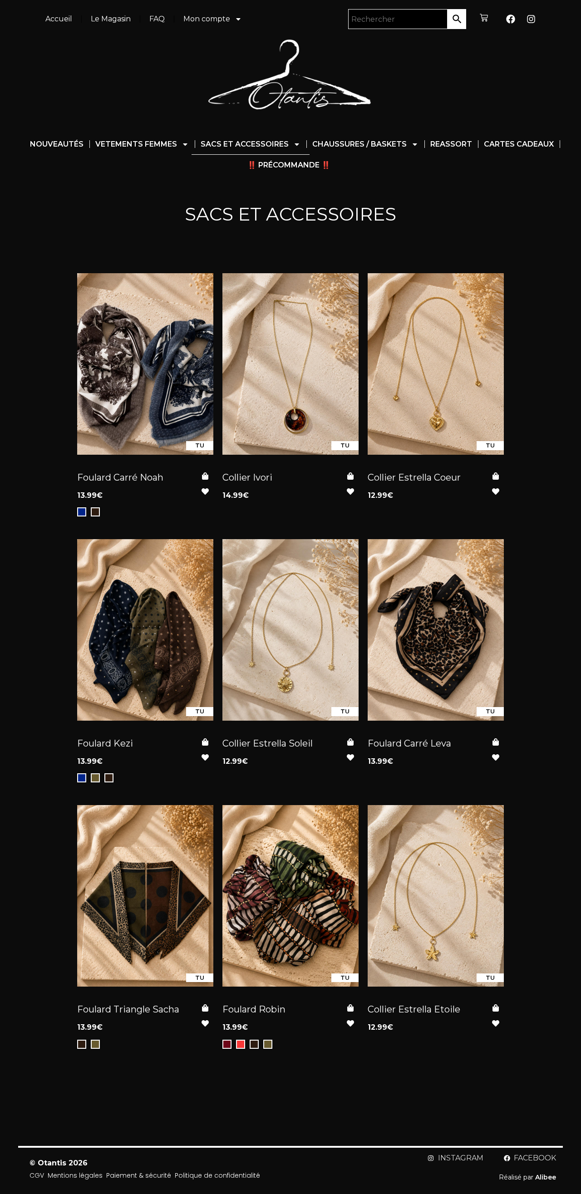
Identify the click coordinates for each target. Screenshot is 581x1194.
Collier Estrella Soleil (267, 743)
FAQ (157, 19)
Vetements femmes (136, 144)
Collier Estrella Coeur (414, 477)
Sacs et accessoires (245, 144)
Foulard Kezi (105, 743)
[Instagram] (531, 19)
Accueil (58, 19)
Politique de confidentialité (217, 1175)
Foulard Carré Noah (120, 477)
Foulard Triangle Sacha (128, 1009)
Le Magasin (111, 19)
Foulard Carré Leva (409, 743)
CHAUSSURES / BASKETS (359, 144)
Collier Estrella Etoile (414, 1009)
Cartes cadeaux (519, 144)
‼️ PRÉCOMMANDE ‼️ (288, 165)
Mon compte (206, 19)
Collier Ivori (247, 477)
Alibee (545, 1177)
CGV (37, 1175)
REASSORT (451, 144)
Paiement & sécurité (138, 1175)
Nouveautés (57, 144)
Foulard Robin (254, 1009)
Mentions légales (75, 1175)
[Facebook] (511, 19)
